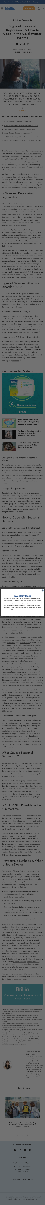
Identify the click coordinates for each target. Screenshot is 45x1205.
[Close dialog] (43, 590)
